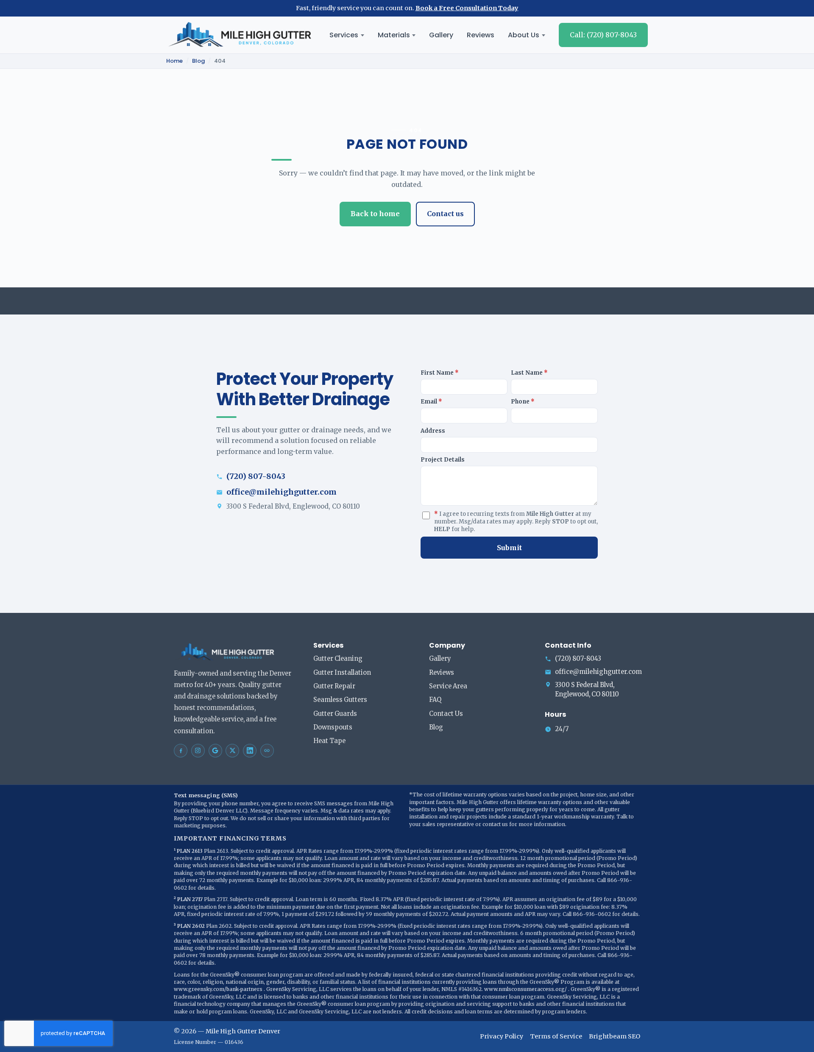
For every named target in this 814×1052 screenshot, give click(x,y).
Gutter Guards (335, 714)
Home (174, 61)
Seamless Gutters (340, 700)
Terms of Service (556, 1036)
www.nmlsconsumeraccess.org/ (526, 989)
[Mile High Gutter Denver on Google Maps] (215, 750)
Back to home (375, 213)
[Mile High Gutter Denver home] (239, 35)
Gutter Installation (342, 672)
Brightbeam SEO (614, 1036)
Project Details (443, 459)
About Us (523, 35)
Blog (198, 61)
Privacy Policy (501, 1036)
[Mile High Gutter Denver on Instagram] (198, 750)
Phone (523, 401)
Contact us (445, 213)
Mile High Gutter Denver (243, 1031)
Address (433, 430)
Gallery (441, 35)
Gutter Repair (334, 686)
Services (343, 35)
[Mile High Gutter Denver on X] (232, 750)
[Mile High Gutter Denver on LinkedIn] (249, 750)
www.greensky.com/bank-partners (219, 989)
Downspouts (332, 727)
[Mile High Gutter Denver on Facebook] (180, 750)
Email (431, 401)
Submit (509, 547)
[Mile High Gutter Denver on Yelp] (267, 750)
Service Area (448, 686)
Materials (394, 35)
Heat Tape (329, 741)
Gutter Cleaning (337, 658)
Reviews (480, 35)
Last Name (529, 372)
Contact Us (446, 714)
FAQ (435, 700)
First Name (440, 372)
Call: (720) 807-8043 (603, 35)
